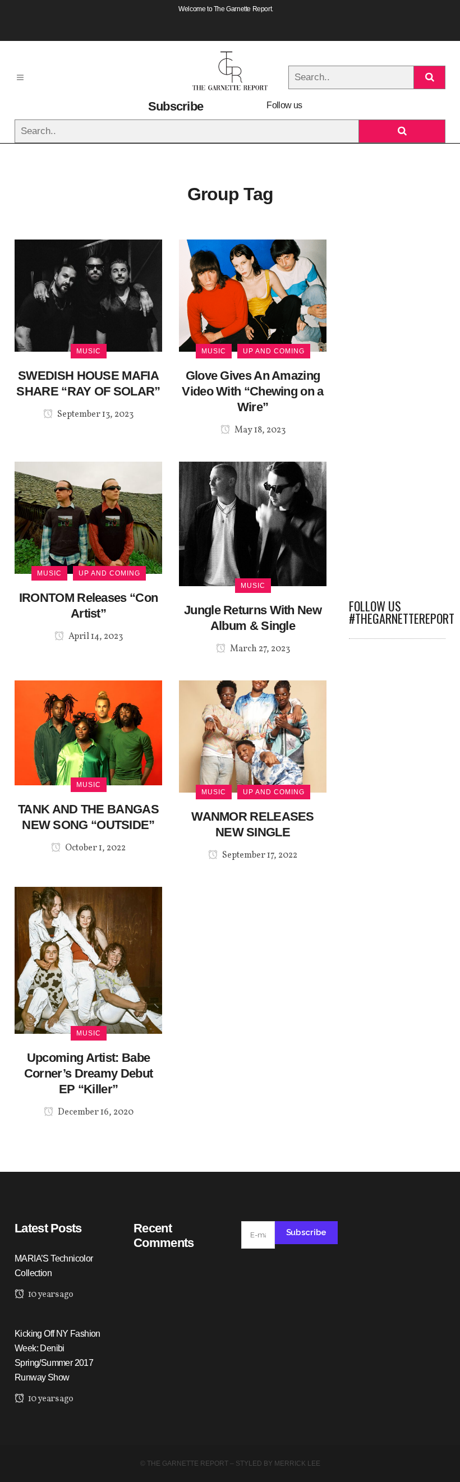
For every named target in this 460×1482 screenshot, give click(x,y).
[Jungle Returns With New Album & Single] (252, 523)
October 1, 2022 (94, 848)
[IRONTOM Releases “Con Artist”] (88, 517)
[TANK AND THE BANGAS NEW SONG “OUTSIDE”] (88, 732)
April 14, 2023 (95, 636)
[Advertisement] (397, 408)
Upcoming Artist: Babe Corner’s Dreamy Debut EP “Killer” (88, 1073)
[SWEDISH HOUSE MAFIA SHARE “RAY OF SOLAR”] (88, 295)
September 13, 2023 (95, 414)
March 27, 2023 (259, 649)
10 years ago (49, 1294)
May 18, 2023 (259, 430)
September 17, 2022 (258, 855)
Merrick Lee (297, 1463)
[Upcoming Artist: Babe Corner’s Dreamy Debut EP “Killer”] (88, 959)
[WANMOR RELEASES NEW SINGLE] (252, 735)
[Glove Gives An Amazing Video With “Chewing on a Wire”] (252, 295)
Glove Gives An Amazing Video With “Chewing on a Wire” (252, 391)
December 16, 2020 (95, 1112)
